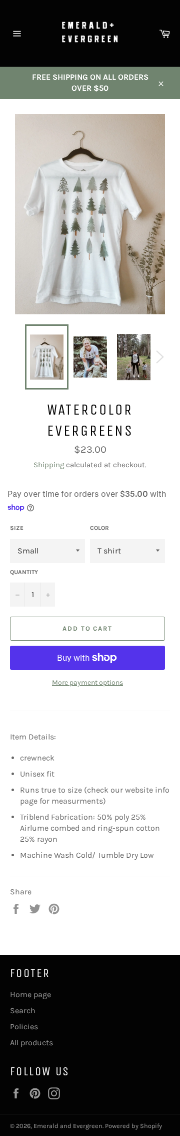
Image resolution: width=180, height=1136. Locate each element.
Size (17, 527)
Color (99, 527)
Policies (24, 1026)
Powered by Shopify (133, 1125)
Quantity (24, 572)
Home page (30, 994)
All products (31, 1042)
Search (23, 1010)
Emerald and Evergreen (68, 1125)
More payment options (87, 682)
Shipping (49, 464)
